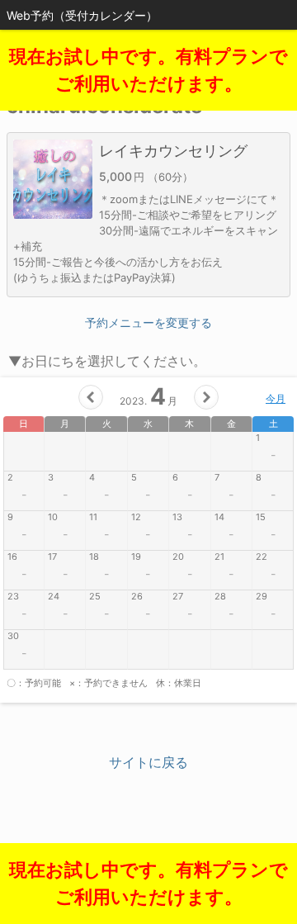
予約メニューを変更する (148, 322)
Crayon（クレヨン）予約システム (149, 849)
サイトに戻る (148, 762)
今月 (275, 398)
